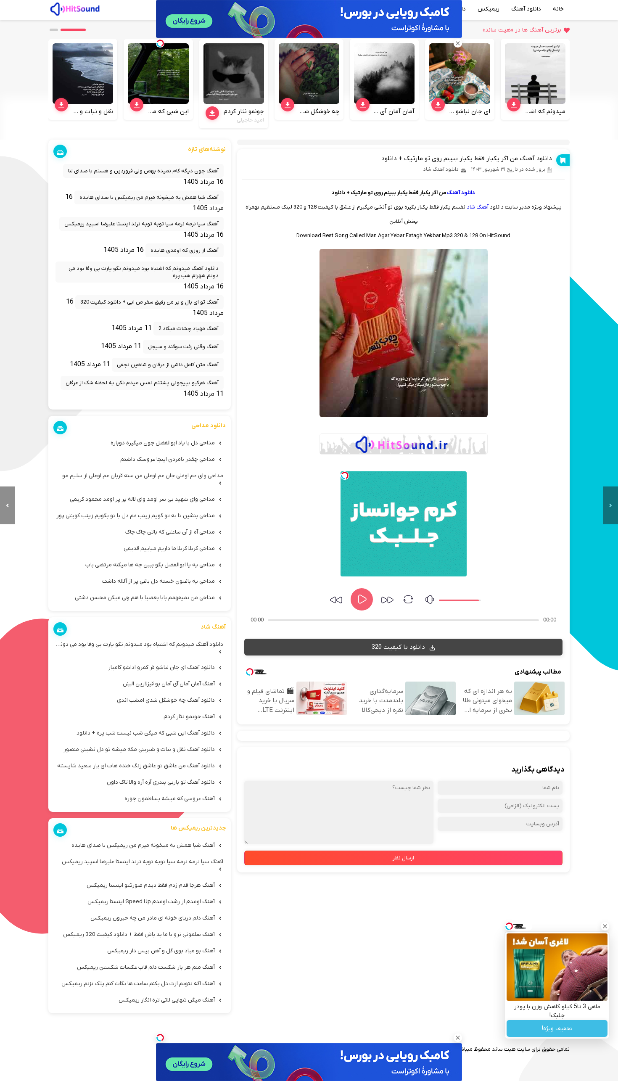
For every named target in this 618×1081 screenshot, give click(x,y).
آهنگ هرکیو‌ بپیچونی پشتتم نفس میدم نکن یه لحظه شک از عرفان (142, 382)
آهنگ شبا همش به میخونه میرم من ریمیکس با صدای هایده (149, 197)
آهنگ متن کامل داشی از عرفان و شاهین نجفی (168, 364)
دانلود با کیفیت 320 (399, 647)
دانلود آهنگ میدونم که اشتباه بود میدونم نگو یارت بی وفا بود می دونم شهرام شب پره (144, 272)
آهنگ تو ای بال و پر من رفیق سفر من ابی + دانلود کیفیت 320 (149, 302)
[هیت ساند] (74, 8)
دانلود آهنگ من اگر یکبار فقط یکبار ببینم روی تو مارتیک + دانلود (466, 158)
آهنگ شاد (478, 207)
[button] (73, 29)
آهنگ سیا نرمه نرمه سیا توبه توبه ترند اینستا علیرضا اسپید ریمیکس (141, 223)
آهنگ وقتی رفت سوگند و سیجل (183, 346)
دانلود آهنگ (526, 9)
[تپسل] (345, 475)
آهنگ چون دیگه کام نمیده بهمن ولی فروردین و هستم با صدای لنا (143, 170)
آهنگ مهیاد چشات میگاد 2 (188, 328)
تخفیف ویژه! (557, 1029)
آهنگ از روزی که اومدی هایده (185, 250)
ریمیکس (488, 9)
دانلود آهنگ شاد (441, 169)
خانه (558, 9)
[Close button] (605, 926)
